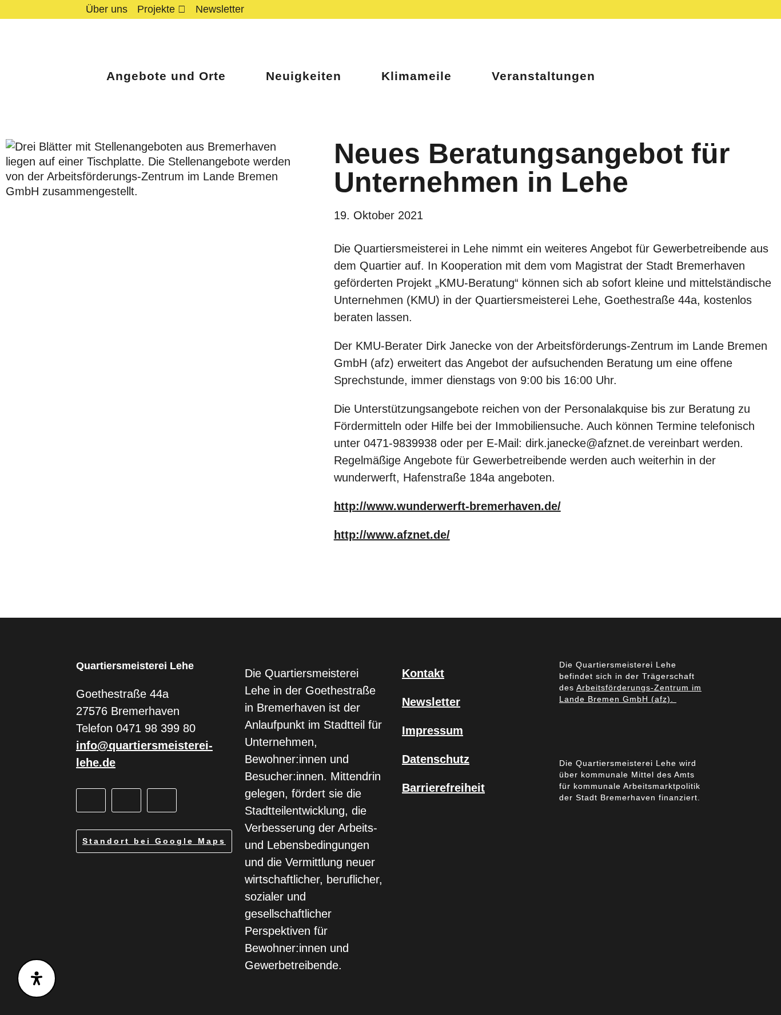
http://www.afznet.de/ (392, 534)
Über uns (106, 9)
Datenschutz (435, 759)
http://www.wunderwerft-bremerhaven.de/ (447, 506)
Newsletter (220, 9)
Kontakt (423, 673)
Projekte (156, 9)
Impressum (432, 730)
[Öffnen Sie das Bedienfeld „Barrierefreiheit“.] (36, 978)
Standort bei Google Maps (154, 841)
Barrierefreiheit (443, 787)
